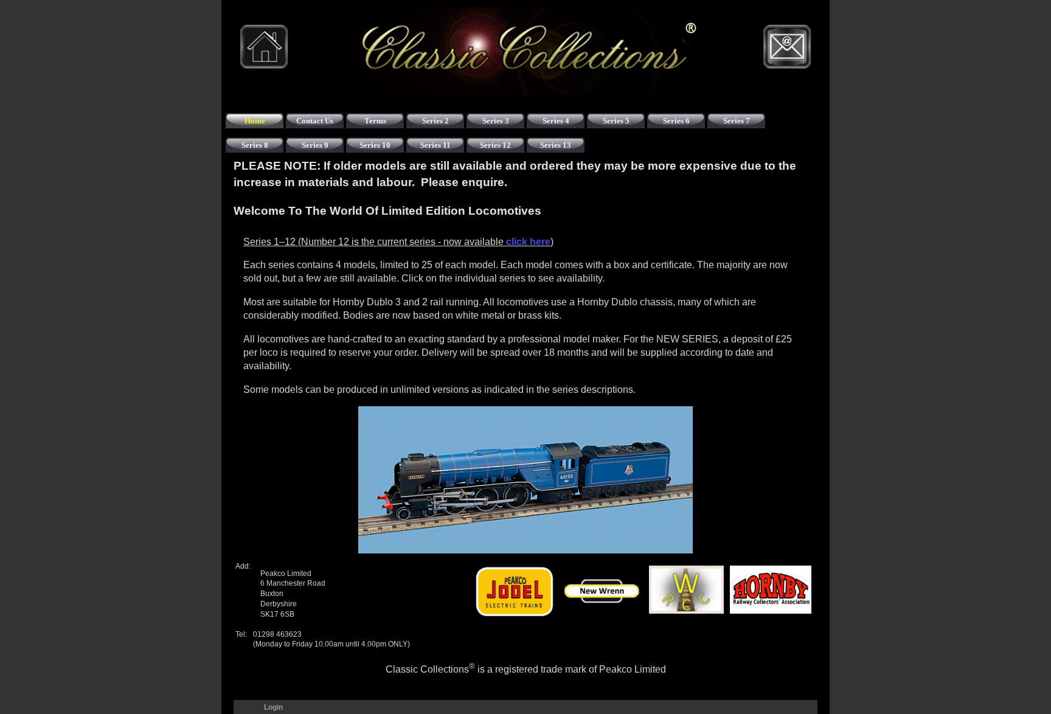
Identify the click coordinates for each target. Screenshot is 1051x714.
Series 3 (495, 120)
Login (273, 707)
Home (255, 120)
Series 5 (616, 120)
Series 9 (315, 145)
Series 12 (495, 145)
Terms (375, 120)
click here (528, 242)
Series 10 (374, 145)
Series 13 (555, 145)
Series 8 (254, 145)
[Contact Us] (787, 46)
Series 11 (435, 145)
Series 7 (736, 120)
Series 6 (676, 120)
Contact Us (314, 120)
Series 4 (556, 120)
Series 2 (435, 120)
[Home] (264, 46)
